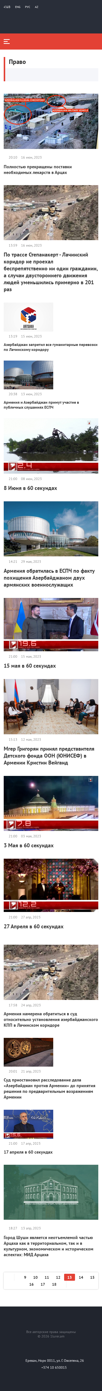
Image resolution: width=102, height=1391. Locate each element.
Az (36, 7)
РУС (27, 7)
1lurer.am (57, 1336)
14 (81, 1277)
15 (92, 1277)
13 (69, 1277)
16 (31, 1284)
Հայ (7, 7)
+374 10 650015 (54, 1367)
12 (58, 1277)
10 (35, 1277)
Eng (17, 7)
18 (54, 1284)
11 (47, 1277)
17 (43, 1284)
